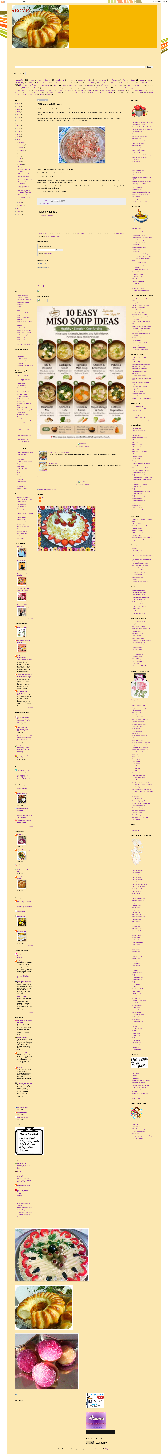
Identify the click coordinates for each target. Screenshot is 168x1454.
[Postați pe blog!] (57, 201)
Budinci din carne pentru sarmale (141, 364)
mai (20, 161)
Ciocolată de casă (137, 456)
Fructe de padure (94, 88)
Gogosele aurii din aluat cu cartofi (141, 540)
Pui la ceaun (135, 267)
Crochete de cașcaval (22, 396)
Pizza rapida (20, 363)
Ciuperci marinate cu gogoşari (140, 708)
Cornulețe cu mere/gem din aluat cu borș (141, 559)
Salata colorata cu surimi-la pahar (24, 309)
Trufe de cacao (136, 1040)
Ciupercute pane (21, 520)
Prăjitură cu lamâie (137, 498)
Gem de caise (136, 728)
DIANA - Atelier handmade (22, 605)
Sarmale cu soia (21, 486)
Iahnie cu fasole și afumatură (140, 317)
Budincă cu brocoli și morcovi (24, 170)
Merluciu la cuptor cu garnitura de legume (141, 178)
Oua (141, 90)
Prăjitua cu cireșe (137, 972)
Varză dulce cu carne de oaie (140, 349)
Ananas (69, 83)
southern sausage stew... (23, 772)
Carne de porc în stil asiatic (23, 187)
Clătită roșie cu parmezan (23, 354)
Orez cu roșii (20, 475)
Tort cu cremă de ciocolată (139, 604)
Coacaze (116, 85)
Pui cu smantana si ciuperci (139, 262)
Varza (24, 94)
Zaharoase (49, 95)
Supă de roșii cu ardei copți (139, 157)
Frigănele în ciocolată (138, 933)
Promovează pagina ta (43, 267)
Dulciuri (25, 87)
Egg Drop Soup (21, 1187)
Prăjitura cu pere (136, 975)
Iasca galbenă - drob (22, 533)
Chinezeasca (135, 454)
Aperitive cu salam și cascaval (22, 376)
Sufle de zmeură (136, 1019)
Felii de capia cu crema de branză (24, 404)
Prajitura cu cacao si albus (139, 475)
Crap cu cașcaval (136, 910)
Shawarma (135, 286)
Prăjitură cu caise (137, 493)
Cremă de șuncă (136, 928)
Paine (149, 90)
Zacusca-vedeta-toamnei (138, 805)
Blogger (107, 1449)
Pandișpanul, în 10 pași (24, 167)
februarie (21, 205)
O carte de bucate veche (138, 1131)
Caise (117, 83)
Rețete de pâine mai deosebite (24, 1212)
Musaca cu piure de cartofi (139, 386)
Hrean (152, 88)
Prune (81, 92)
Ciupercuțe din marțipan (138, 1082)
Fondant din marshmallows (139, 590)
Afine (63, 83)
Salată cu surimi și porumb (24, 330)
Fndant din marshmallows (139, 1087)
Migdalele (20, 695)
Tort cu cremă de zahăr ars (139, 606)
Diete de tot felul (22, 627)
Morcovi (97, 90)
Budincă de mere (136, 523)
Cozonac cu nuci (136, 631)
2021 (18, 112)
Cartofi (55, 85)
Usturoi (19, 95)
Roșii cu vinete (136, 991)
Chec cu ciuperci (21, 385)
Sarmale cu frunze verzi (138, 394)
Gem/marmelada (121, 88)
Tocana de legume (137, 798)
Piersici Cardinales (137, 968)
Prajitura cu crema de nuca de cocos (142, 477)
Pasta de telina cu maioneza (24, 299)
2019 (18, 117)
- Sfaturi (141, 80)
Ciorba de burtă (136, 138)
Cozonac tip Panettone (54, 463)
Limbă (49, 90)
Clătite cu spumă (136, 905)
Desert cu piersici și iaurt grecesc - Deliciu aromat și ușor (24, 1166)
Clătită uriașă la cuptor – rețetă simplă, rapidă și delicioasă (23, 749)
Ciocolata (90, 85)
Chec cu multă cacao (137, 444)
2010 (18, 209)
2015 (18, 128)
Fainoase (43, 88)
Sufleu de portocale (137, 1021)
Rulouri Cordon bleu (138, 281)
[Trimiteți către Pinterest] (64, 201)
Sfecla (102, 92)
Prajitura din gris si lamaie (139, 484)
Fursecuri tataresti (137, 575)
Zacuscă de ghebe (137, 812)
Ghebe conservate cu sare (139, 738)
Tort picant (135, 1038)
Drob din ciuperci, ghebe (23, 526)
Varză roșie (135, 1047)
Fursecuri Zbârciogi (137, 577)
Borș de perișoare (137, 131)
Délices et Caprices (22, 793)
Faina (36, 88)
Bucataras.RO (21, 1163)
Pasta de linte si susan (22, 477)
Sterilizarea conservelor (138, 794)
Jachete (29, 608)
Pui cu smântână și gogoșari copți (141, 265)
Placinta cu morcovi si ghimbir (140, 468)
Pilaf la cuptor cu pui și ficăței (140, 254)
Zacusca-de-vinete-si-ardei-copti (141, 803)
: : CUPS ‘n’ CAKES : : (24, 901)
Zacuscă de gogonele (138, 815)
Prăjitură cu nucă (136, 982)
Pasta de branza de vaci (23, 297)
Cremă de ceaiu (136, 919)
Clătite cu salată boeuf (24, 195)
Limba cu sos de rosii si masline (141, 321)
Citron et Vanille (22, 788)
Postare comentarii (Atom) (52, 236)
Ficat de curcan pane (137, 233)
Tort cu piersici (136, 609)
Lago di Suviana (21, 758)
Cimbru (85, 85)
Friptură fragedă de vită (138, 310)
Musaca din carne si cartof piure (141, 328)
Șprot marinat (136, 196)
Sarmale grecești (136, 1007)
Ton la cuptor (136, 199)
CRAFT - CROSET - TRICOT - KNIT (23, 590)
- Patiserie (114, 80)
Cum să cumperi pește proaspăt (140, 1085)
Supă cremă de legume (138, 150)
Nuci (117, 90)
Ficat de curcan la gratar (138, 231)
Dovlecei (17, 88)
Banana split (135, 1124)
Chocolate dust (21, 931)
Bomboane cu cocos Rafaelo (140, 550)
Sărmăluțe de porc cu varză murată (141, 398)
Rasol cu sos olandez (138, 989)
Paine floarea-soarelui (138, 638)
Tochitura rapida (136, 338)
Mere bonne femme (137, 942)
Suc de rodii (135, 830)
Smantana (109, 92)
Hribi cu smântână (22, 531)
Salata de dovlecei (137, 780)
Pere (41, 92)
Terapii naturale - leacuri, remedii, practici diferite (24, 675)
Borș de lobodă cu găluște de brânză (142, 129)
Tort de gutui (135, 1031)
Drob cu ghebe (21, 401)
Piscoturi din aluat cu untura (140, 581)
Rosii (91, 92)
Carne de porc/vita (27, 85)
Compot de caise (136, 712)
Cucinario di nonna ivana (24, 1083)
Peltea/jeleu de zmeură (138, 773)
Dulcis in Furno (22, 1068)
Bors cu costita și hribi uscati (24, 499)
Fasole (49, 88)
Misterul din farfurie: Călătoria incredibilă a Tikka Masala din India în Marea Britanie (24, 1179)
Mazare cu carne (136, 324)
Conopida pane (21, 356)
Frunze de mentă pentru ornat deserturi (140, 1090)
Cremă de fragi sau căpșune (139, 924)
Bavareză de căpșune (138, 870)
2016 (18, 126)
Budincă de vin (136, 891)
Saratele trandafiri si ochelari (24, 421)
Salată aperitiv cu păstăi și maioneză (24, 324)
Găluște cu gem (136, 535)
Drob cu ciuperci (21, 522)
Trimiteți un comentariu (46, 215)
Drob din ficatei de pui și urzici (140, 382)
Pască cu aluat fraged (138, 647)
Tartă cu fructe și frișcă (138, 594)
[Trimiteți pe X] (60, 201)
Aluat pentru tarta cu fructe (139, 413)
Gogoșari (131, 88)
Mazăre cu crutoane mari (25, 179)
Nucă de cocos (110, 90)
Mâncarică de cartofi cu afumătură (141, 326)
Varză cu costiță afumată (138, 347)
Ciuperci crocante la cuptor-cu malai (25, 514)
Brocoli (100, 83)
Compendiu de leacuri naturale (23, 575)
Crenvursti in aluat (22, 394)
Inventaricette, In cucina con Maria (24, 1021)
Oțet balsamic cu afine (138, 752)
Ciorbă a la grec (136, 145)
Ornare (135, 90)
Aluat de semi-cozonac (138, 622)
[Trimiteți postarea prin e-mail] (51, 200)
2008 (18, 214)
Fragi (81, 88)
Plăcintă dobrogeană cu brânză (140, 659)
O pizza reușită (21, 412)
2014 (18, 131)
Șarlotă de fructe (21, 444)
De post (149, 85)
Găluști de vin (136, 938)
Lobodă (60, 90)
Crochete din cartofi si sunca (24, 399)
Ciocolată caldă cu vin (138, 900)
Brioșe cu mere (136, 435)
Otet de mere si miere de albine (140, 749)
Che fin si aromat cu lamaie (139, 437)
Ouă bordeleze (136, 949)
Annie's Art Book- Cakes (24, 906)
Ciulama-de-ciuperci (22, 511)
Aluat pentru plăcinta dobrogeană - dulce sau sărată (141, 409)
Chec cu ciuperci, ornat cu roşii (24, 388)
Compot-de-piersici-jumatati (140, 719)
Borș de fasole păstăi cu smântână (141, 127)
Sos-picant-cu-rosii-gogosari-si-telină (142, 791)
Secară (97, 92)
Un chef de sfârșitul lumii (139, 1138)
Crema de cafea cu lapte (138, 917)
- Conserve (47, 80)
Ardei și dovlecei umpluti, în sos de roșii (142, 358)
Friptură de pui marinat (138, 242)
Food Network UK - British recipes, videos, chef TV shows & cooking (23, 1193)
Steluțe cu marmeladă (138, 1014)
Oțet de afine (135, 754)
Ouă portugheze (136, 951)
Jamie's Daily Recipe (23, 770)
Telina (140, 92)
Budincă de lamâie (137, 889)
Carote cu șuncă (136, 896)
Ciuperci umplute (21, 517)
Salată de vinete (21, 339)
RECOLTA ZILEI (22, 731)
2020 (18, 114)
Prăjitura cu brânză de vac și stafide (141, 491)
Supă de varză (136, 159)
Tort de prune (136, 1033)
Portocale (65, 92)
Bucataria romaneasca (23, 1172)
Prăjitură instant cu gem (138, 503)
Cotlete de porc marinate (138, 307)
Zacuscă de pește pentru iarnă (140, 817)
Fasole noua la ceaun (22, 468)
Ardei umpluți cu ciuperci (23, 497)
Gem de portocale (137, 731)
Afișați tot (30, 618)
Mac (65, 90)
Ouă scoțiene (135, 1133)
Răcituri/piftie (136, 279)
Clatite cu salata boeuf (22, 392)
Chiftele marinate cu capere (139, 371)
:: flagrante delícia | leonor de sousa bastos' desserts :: (24, 955)
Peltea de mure (136, 768)
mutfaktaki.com (22, 865)
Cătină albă (135, 1078)
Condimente (129, 85)
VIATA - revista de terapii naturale (22, 656)
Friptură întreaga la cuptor (139, 312)
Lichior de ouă (136, 828)
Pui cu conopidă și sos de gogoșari (141, 256)
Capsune (123, 83)
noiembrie (21, 145)
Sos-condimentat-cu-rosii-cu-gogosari (142, 789)
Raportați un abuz (43, 286)
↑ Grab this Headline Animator (82, 446)
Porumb (72, 92)
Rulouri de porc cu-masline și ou (141, 333)
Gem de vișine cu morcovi (139, 735)
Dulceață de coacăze (137, 726)
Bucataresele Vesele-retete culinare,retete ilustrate (24, 737)
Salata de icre (20, 315)
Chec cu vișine (136, 449)
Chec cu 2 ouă (136, 442)
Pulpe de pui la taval (137, 276)
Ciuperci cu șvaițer (137, 903)
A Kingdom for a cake (23, 961)
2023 (18, 109)
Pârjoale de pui (136, 389)
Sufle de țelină (136, 1017)
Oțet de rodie (135, 756)
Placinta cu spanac (137, 656)
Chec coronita (136, 440)
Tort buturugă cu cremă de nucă (140, 597)
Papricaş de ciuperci (22, 536)
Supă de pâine (136, 1024)
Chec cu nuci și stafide (138, 447)
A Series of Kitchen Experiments (23, 977)
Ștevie (135, 92)
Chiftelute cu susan (137, 373)
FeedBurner (48, 253)
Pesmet (46, 92)
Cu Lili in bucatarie (23, 717)
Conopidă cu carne (137, 303)
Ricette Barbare (22, 1038)
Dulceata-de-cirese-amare (139, 724)
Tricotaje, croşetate (42, 263)
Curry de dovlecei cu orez (24, 464)
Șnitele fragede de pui (138, 288)
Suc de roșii (135, 796)
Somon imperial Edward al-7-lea (141, 192)
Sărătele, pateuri (21, 427)
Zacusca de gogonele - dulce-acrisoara (58, 452)
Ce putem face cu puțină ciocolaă (141, 1080)
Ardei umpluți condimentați (139, 362)
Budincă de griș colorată (138, 886)
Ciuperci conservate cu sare (139, 705)
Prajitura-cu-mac (136, 486)
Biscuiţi (86, 83)
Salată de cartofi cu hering (24, 332)
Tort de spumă (136, 1035)
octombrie (21, 147)
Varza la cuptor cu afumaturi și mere (142, 345)
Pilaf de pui (135, 251)
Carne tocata (45, 85)
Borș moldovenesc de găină (139, 136)
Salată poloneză (136, 1003)
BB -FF (19, 547)
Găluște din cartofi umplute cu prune (142, 537)
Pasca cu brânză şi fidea (138, 643)
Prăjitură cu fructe (137, 979)
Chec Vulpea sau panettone (139, 451)
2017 (18, 123)
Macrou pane (136, 175)
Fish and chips (136, 1126)
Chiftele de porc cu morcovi (139, 369)
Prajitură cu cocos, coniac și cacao (141, 489)
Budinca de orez (136, 877)
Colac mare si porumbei (138, 626)
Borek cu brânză (21, 383)
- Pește (123, 80)
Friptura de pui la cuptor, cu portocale (142, 240)
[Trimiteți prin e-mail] (55, 201)
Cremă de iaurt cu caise (23, 439)
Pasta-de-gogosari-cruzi (138, 759)
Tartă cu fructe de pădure (139, 592)
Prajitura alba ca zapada (138, 472)
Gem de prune (136, 733)
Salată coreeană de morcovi (24, 328)
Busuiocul (135, 1075)
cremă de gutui (136, 926)
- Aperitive (20, 79)
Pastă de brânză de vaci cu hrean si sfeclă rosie (25, 191)
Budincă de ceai (136, 882)
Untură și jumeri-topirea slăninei (141, 342)
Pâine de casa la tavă (137, 654)
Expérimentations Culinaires (22, 809)
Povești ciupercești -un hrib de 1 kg (142, 1136)
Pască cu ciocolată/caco (138, 652)
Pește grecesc (136, 965)
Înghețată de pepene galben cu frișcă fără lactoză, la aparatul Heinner (24, 720)
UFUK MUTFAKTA (23, 835)
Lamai (23, 90)
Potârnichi (135, 970)
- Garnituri (80, 80)
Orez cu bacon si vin (22, 361)
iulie (20, 156)
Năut (103, 90)
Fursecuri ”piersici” (137, 568)
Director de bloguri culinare (24, 1207)
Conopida (136, 85)
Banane (80, 83)
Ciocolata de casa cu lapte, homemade (142, 553)
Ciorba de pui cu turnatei (139, 141)
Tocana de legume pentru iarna (140, 801)
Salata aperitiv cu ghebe (138, 777)
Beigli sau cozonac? (137, 624)
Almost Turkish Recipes (24, 850)
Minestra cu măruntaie (138, 947)
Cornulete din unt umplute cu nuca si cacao (142, 556)
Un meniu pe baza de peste (139, 201)
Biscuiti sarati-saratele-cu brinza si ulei (23, 380)
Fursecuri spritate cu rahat (139, 572)
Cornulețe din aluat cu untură (140, 563)
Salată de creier (136, 998)
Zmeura (56, 95)
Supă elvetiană (136, 162)
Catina (70, 85)
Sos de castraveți (136, 1012)
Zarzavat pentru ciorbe (138, 819)
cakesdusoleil (21, 916)
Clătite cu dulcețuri (137, 530)
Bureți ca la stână (21, 501)
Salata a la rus (20, 304)
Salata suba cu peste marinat (24, 321)
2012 (18, 137)
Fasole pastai (57, 88)
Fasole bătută (20, 466)
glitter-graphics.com (136, 700)
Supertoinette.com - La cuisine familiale (24, 821)
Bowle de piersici (137, 872)
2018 (18, 120)
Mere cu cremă (136, 944)
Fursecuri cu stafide (137, 570)
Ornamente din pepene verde (140, 1093)
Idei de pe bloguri (21, 1210)
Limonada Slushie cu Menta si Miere (24, 740)
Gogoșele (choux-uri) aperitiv (25, 410)
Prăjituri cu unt (136, 505)
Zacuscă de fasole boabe (138, 810)
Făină (64, 88)
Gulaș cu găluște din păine (139, 314)
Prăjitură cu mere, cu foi (138, 500)
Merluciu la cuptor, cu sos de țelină (141, 181)
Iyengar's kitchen (22, 1112)
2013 (18, 134)
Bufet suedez (135, 1073)
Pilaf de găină (136, 249)
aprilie (20, 164)
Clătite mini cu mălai (137, 533)
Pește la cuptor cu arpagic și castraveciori (139, 184)
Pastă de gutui (136, 761)
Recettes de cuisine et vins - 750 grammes (24, 816)
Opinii (123, 90)
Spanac (124, 92)
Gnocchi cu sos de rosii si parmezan (24, 471)
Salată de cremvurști (22, 335)
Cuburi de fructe (136, 931)
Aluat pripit (135, 415)
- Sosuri (149, 80)
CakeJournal (21, 911)
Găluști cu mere (136, 935)
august (21, 153)
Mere (81, 90)
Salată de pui (135, 283)
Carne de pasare (146, 82)
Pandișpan (135, 465)
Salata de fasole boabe (23, 313)
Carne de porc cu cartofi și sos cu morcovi (141, 299)
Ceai (75, 85)
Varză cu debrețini (137, 1042)
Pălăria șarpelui (21, 538)
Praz (77, 92)
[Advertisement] (56, 57)
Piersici (59, 92)
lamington (135, 461)
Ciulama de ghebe (21, 509)
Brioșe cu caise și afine (138, 430)
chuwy (96, 1449)
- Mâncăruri (100, 79)
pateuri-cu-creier (136, 958)
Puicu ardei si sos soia (138, 272)
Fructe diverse (105, 88)
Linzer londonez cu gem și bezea (141, 463)
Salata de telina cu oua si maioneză (23, 318)
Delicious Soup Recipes (24, 1185)
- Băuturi (32, 80)
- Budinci (39, 80)
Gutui (147, 88)
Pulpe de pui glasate (137, 274)
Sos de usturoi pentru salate (24, 342)
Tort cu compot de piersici (139, 602)
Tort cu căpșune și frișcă (138, 599)
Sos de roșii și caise (137, 787)
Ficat (68, 88)
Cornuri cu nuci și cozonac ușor (141, 628)
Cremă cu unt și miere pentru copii (24, 436)
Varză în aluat (136, 1045)
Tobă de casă (135, 335)
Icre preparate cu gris (138, 170)
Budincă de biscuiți (137, 879)
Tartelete (134, 1026)
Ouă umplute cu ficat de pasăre (23, 415)
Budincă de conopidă (22, 454)
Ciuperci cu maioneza (22, 295)
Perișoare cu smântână (138, 391)
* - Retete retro (45, 83)
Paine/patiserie (18, 92)
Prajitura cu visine (137, 482)
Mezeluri (89, 90)
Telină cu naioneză (22, 488)
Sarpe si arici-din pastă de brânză (24, 423)
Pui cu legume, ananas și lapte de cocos (141, 259)
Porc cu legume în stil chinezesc (141, 331)
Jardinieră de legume (138, 940)
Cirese (97, 85)
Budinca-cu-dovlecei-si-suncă (25, 452)
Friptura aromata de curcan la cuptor (142, 238)
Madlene (134, 579)
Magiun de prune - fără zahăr (140, 747)
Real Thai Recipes (22, 1117)
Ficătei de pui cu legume (138, 235)
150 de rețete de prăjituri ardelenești (23, 1204)
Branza (92, 82)
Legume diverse (39, 90)
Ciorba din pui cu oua (138, 143)
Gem (115, 88)
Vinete (36, 95)
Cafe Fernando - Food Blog (23, 871)
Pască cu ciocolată (137, 649)
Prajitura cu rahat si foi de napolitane (142, 479)
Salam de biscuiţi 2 (137, 510)
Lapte (28, 90)
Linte (55, 90)
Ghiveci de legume (137, 740)
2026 (18, 103)
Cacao (106, 83)
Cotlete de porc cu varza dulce (140, 305)
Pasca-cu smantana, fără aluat (140, 645)
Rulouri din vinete (21, 481)
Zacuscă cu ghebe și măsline (140, 808)
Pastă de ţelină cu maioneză (23, 182)
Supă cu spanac (136, 152)
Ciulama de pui (136, 228)
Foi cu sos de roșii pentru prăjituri (141, 420)
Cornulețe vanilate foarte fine (140, 565)
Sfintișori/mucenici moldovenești (141, 666)
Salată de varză (21, 337)
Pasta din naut (20, 479)
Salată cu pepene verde (23, 441)
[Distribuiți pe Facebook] (62, 201)
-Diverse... (29, 82)
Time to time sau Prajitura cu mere (22, 728)
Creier (143, 85)
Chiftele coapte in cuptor (139, 366)
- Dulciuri (59, 79)
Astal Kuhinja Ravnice (24, 981)
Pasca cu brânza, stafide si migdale (141, 640)
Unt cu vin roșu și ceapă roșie (25, 344)
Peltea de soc (135, 770)
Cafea (112, 83)
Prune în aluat (136, 984)
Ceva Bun (20, 1175)
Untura (151, 92)
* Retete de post (55, 83)
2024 (18, 106)
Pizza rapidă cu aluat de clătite (25, 365)
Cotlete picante (136, 907)
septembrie (22, 150)
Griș (142, 88)
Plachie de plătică (137, 187)
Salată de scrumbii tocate (139, 1000)
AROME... (22, 10)
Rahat (87, 92)
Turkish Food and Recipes (22, 878)
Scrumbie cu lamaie (137, 189)
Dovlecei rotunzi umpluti (139, 375)
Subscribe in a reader (43, 477)
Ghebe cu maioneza (22, 407)
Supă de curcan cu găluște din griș (141, 155)
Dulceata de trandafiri (138, 721)
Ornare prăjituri (136, 1098)
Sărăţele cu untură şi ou (23, 429)
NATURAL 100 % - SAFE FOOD (23, 692)
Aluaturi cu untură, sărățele (139, 417)
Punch (134, 986)
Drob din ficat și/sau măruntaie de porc (141, 378)
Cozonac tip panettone (138, 633)
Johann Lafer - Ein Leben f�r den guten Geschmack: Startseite (23, 777)
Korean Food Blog (22, 1107)
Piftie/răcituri (135, 244)
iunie (20, 159)
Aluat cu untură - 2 (137, 407)
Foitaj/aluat (75, 88)
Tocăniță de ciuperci (137, 1028)
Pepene (35, 92)
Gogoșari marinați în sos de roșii (141, 742)
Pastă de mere (136, 763)
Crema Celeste (136, 912)
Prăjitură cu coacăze (137, 977)
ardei (74, 83)
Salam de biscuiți (137, 507)
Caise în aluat (136, 893)
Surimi (130, 92)
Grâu (138, 88)
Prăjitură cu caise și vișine (139, 496)
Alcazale (134, 548)
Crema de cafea (136, 914)
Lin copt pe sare (136, 172)
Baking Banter (21, 996)
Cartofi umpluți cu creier (139, 898)
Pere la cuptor (136, 963)
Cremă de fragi (136, 921)
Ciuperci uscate (136, 710)
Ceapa (79, 85)
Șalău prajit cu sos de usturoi (140, 194)
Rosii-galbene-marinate (138, 775)
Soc (116, 92)
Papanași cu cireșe (137, 956)
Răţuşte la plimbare (23, 176)
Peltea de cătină (136, 766)
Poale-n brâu (135, 663)
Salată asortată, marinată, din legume (142, 784)
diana (42, 501)
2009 (18, 211)
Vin (31, 95)
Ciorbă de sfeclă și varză (139, 148)
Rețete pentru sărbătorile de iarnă (24, 1215)
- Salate (132, 80)
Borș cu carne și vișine (138, 124)
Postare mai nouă (42, 233)
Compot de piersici (137, 717)
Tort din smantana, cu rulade (140, 611)
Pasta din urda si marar (23, 302)
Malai (69, 90)
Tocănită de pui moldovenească (140, 290)
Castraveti (63, 85)
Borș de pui (135, 134)
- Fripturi (71, 80)
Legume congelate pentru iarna (140, 745)
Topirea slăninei (136, 340)
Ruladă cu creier (136, 993)
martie (20, 202)
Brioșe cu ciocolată (137, 433)
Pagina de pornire (18, 73)
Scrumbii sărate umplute (138, 1010)
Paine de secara (136, 635)
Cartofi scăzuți (20, 459)
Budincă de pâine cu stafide (139, 526)
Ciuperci (105, 85)
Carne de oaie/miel (132, 83)
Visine (42, 95)
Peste (51, 92)
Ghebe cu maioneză (23, 174)
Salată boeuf (20, 418)
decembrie (21, 142)
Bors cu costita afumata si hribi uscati (142, 122)
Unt (145, 92)
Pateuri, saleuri (136, 961)
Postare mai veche (120, 233)
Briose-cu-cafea (136, 428)
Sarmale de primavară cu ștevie (140, 396)
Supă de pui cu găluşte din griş (25, 198)
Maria (43, 498)
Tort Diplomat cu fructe (138, 613)
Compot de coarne (137, 715)
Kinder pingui (136, 458)
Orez (128, 90)
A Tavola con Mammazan (24, 1053)
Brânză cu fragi (136, 875)
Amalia (19, 746)
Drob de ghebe (21, 524)
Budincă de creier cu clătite (139, 884)
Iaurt (18, 90)
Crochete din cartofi (22, 358)
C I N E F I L (21, 560)
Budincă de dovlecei (22, 457)
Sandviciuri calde (137, 1005)
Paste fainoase (28, 92)
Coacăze (122, 85)
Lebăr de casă (136, 319)
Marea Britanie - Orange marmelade (142, 1129)
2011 (18, 139)
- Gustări (88, 80)
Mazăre (76, 90)
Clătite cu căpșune (137, 528)
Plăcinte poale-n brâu (138, 661)
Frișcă (86, 88)
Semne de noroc (21, 678)
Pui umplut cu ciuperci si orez (140, 269)
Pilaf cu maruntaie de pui (139, 247)
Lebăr (134, 384)
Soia (120, 92)
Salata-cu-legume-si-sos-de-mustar (141, 782)
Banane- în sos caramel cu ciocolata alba (142, 520)
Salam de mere (136, 996)
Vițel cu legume (136, 1049)
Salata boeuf (20, 306)
